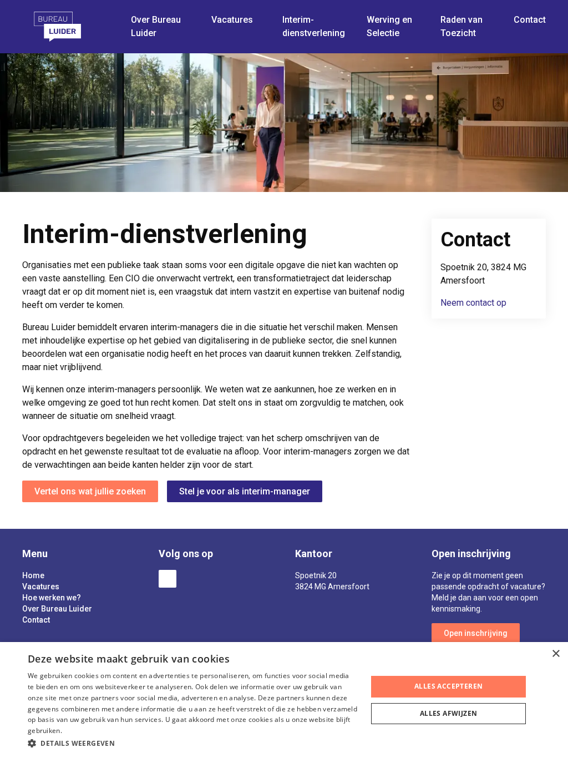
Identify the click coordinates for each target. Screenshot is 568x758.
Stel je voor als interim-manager (244, 491)
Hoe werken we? (51, 597)
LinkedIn (167, 579)
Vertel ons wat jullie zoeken (90, 491)
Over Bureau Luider (57, 608)
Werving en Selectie (389, 26)
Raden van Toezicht (461, 26)
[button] (192, 743)
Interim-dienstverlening (313, 26)
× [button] (555, 654)
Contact (530, 19)
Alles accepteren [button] (448, 686)
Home (33, 575)
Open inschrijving (476, 633)
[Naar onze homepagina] (72, 27)
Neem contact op (473, 302)
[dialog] (284, 700)
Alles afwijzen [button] (449, 713)
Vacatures (40, 586)
